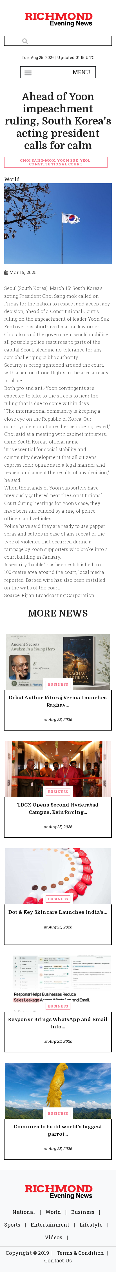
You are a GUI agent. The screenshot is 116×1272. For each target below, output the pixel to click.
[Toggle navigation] (28, 72)
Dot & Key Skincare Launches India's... (57, 912)
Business (58, 684)
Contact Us (58, 1260)
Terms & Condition (80, 1252)
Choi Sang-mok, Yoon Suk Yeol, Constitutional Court (55, 162)
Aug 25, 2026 (60, 719)
